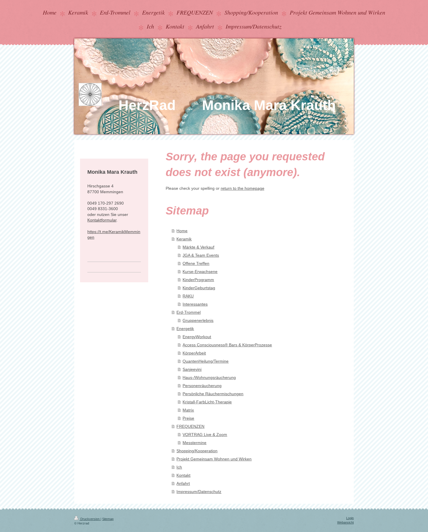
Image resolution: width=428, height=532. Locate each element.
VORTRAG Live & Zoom (205, 434)
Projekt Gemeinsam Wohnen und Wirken (214, 459)
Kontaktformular (101, 220)
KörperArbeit (194, 353)
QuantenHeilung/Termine (206, 361)
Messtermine (194, 442)
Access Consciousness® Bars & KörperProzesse (227, 345)
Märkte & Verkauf (198, 247)
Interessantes (195, 304)
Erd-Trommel (188, 312)
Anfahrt (183, 483)
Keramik (184, 239)
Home (182, 230)
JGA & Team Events (201, 255)
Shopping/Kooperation (196, 450)
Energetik (185, 328)
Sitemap (108, 519)
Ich (179, 467)
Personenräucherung (202, 385)
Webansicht (345, 522)
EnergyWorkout (197, 336)
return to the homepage (242, 188)
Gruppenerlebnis (198, 320)
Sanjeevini (192, 369)
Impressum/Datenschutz (198, 491)
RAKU (188, 296)
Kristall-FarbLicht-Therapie (207, 402)
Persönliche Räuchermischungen (213, 393)
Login (350, 518)
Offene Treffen (196, 263)
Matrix (188, 410)
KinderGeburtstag (199, 287)
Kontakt (183, 475)
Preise (188, 418)
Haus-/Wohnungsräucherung (209, 377)
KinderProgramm (198, 279)
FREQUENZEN (190, 426)
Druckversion (89, 519)
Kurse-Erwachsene (200, 271)
